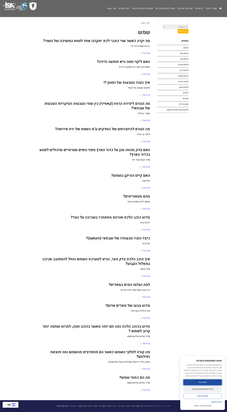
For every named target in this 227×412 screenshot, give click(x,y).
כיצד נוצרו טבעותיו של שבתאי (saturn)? (118, 238)
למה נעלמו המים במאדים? (129, 284)
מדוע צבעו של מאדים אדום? (127, 305)
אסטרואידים (183, 104)
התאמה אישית (202, 396)
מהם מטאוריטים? (136, 196)
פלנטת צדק (184, 70)
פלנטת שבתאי (183, 76)
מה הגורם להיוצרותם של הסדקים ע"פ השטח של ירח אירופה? (102, 129)
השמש (185, 47)
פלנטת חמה (184, 53)
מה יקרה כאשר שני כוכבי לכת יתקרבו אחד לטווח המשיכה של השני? (96, 41)
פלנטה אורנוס (183, 81)
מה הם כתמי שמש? (134, 377)
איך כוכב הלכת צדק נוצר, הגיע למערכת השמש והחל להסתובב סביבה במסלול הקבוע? (96, 261)
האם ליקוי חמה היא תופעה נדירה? (123, 61)
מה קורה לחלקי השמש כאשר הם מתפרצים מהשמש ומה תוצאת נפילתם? (100, 354)
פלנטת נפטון (183, 87)
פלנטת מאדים (183, 64)
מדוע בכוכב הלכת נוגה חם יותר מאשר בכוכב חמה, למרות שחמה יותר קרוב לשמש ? (96, 329)
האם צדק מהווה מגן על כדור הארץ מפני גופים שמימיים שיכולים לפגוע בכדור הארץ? (94, 152)
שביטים (185, 98)
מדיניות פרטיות (216, 401)
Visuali (73, 406)
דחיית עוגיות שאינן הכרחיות (202, 389)
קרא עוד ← (144, 53)
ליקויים (185, 92)
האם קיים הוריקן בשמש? (130, 175)
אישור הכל (203, 382)
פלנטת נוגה (184, 59)
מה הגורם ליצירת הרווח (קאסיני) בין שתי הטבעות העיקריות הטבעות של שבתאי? (97, 106)
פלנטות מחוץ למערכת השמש (177, 109)
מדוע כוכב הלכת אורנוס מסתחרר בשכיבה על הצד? (110, 217)
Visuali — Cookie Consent (202, 405)
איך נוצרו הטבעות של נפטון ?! (127, 82)
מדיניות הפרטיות (161, 406)
